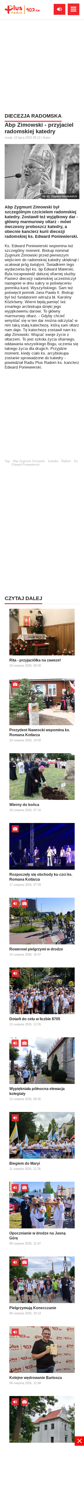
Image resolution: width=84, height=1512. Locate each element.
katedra (53, 461)
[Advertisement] (42, 65)
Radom (66, 461)
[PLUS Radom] (22, 9)
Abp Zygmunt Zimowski (29, 461)
